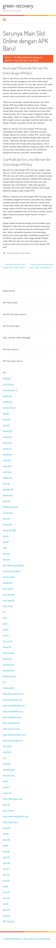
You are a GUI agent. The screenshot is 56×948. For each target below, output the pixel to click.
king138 (6, 880)
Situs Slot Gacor (21, 60)
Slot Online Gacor (10, 302)
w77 (4, 611)
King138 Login (9, 775)
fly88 (5, 547)
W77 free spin (8, 921)
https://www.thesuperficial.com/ (16, 816)
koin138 (6, 851)
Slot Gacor (7, 746)
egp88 (5, 845)
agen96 (6, 413)
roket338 (6, 419)
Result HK (7, 647)
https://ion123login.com (12, 699)
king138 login (8, 384)
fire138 (5, 536)
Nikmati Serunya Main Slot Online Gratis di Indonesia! (41, 266)
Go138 (5, 903)
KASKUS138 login (10, 506)
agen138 (6, 804)
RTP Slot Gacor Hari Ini (13, 361)
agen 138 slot (8, 810)
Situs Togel (7, 641)
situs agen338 (9, 594)
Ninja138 (6, 763)
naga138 (6, 828)
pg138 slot (7, 448)
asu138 (6, 868)
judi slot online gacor (11, 325)
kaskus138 (7, 431)
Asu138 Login (8, 652)
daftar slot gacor (9, 676)
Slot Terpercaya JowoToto (13, 565)
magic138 (7, 752)
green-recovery (18, 5)
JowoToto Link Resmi (12, 571)
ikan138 (6, 425)
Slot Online (33, 60)
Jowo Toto (7, 460)
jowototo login (8, 664)
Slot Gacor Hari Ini (10, 349)
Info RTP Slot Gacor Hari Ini (14, 314)
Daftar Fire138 (9, 290)
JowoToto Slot (9, 576)
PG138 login (8, 512)
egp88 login (7, 396)
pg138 (5, 781)
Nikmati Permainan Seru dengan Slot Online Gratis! (14, 266)
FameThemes (44, 938)
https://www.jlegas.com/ (13, 798)
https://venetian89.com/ (13, 740)
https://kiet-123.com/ (11, 728)
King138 (6, 553)
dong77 (6, 629)
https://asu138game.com (13, 693)
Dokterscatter (8, 687)
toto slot (6, 874)
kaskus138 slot (9, 407)
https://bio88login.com (12, 717)
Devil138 (6, 501)
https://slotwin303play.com (14, 705)
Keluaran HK (8, 489)
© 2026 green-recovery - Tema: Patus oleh (21, 938)
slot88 (5, 886)
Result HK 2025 (9, 530)
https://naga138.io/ (10, 822)
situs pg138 (7, 588)
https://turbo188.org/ (11, 722)
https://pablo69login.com (13, 711)
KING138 (6, 378)
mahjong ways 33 (10, 390)
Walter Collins (22, 57)
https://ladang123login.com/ (14, 734)
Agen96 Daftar (9, 769)
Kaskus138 (7, 658)
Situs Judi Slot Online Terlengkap (17, 337)
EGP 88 (6, 483)
